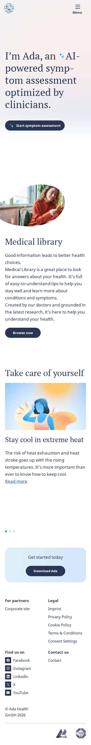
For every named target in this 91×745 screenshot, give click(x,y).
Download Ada (45, 571)
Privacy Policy (60, 616)
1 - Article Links (6, 531)
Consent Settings (62, 641)
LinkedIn (20, 676)
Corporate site (17, 608)
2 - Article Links (10, 531)
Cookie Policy (59, 624)
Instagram (22, 668)
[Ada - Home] (9, 11)
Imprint (54, 608)
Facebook (21, 660)
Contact (54, 660)
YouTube (20, 692)
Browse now (23, 332)
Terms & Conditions (65, 632)
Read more (16, 481)
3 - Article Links (14, 531)
